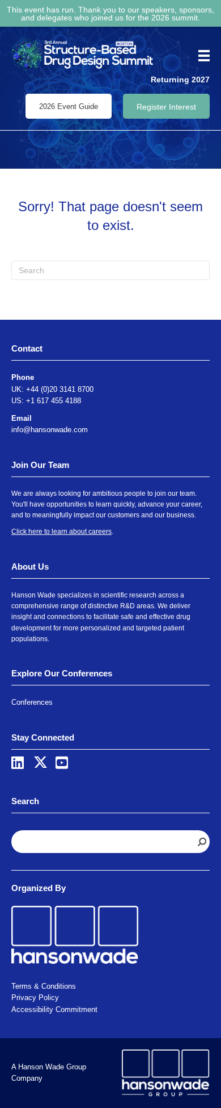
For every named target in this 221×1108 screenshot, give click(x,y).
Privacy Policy (35, 997)
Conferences (32, 702)
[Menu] (200, 55)
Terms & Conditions (43, 986)
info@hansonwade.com (49, 429)
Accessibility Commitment (54, 1009)
